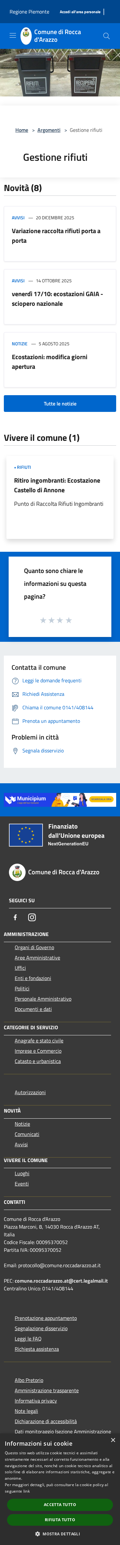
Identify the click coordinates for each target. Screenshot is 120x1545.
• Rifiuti (22, 467)
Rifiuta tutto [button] (60, 1519)
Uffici (20, 968)
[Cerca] (106, 36)
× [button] (112, 1440)
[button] (60, 1534)
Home (21, 130)
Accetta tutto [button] (60, 1504)
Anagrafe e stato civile (39, 1040)
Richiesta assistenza (37, 1349)
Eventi (22, 1183)
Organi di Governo (34, 947)
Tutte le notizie (60, 403)
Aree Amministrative (37, 957)
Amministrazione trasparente (47, 1390)
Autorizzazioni (30, 1092)
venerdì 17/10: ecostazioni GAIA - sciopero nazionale (57, 298)
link (26, 1491)
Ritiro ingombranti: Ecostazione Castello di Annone (57, 485)
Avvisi (18, 217)
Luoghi (22, 1173)
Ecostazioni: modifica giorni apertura (49, 361)
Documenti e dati (33, 1009)
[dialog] (60, 1489)
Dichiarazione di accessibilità (46, 1421)
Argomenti (48, 130)
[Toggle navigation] (13, 35)
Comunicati (27, 1134)
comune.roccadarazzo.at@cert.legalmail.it (61, 1281)
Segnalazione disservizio (41, 1328)
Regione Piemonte (29, 11)
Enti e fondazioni (33, 978)
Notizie (20, 343)
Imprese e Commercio (38, 1051)
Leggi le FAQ (28, 1338)
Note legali (26, 1411)
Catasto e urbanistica (38, 1061)
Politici (22, 988)
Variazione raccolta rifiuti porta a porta (56, 235)
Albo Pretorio (29, 1380)
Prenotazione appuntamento (46, 1318)
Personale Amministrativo (43, 999)
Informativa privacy (36, 1400)
